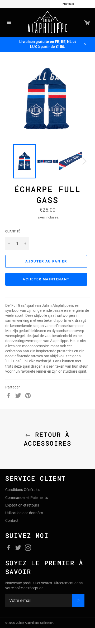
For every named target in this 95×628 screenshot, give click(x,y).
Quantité (12, 231)
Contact (11, 520)
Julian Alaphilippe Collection (34, 623)
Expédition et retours (22, 505)
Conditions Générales (22, 490)
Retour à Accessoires (47, 438)
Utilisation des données (24, 513)
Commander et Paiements (26, 497)
